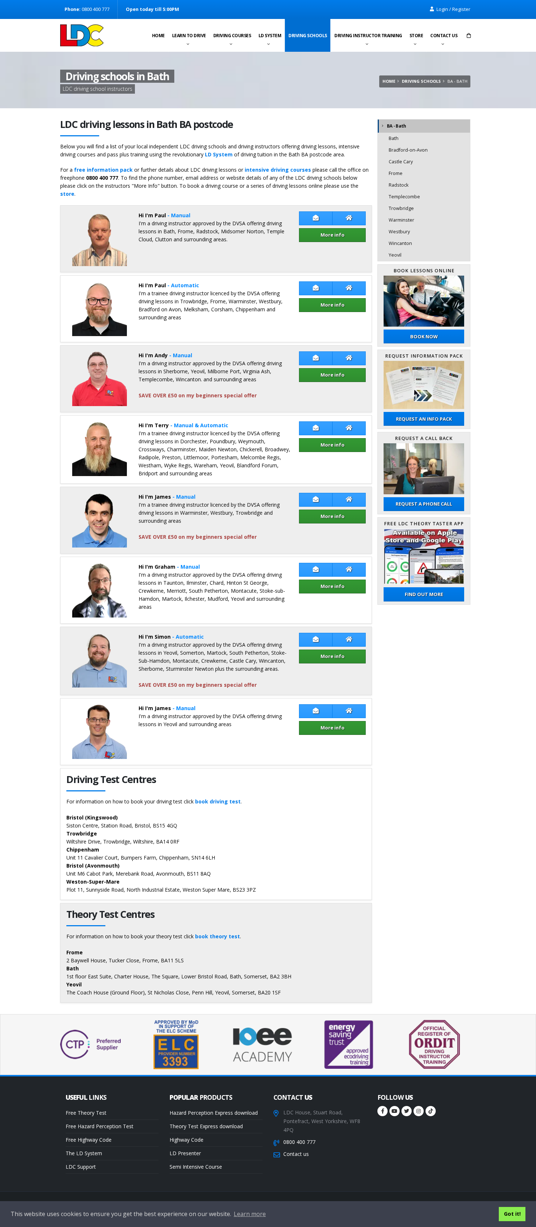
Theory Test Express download (206, 1126)
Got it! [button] (512, 1213)
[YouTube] (394, 1111)
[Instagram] (418, 1111)
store (67, 193)
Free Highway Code (89, 1139)
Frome (396, 173)
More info (333, 234)
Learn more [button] (250, 1214)
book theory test (217, 936)
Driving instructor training (368, 35)
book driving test (218, 801)
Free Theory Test (86, 1112)
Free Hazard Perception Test (99, 1126)
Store (416, 35)
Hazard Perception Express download (214, 1112)
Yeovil (395, 255)
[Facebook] (382, 1111)
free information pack (103, 169)
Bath (394, 138)
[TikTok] (431, 1111)
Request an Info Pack (424, 419)
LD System (270, 35)
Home (158, 35)
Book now (424, 336)
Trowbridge (401, 208)
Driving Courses (232, 35)
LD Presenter (185, 1153)
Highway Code (186, 1139)
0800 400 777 (299, 1141)
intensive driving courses (278, 169)
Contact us (443, 35)
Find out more (424, 594)
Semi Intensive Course (196, 1166)
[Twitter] (406, 1111)
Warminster (401, 220)
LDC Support (81, 1166)
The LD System (84, 1153)
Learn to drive (189, 35)
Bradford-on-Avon (408, 150)
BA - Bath (396, 126)
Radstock (398, 185)
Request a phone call (424, 503)
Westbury (399, 232)
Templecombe (404, 197)
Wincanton (400, 243)
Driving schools (307, 35)
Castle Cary (401, 162)
